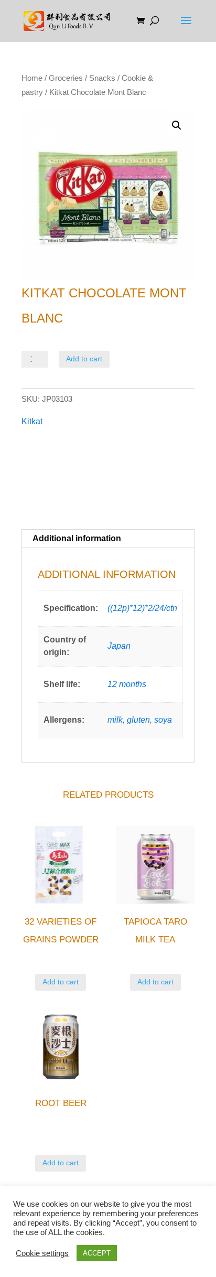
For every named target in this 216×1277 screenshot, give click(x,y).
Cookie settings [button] (42, 1253)
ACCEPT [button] (97, 1253)
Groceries (66, 78)
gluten (138, 719)
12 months (126, 684)
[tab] (108, 539)
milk (115, 719)
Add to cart (84, 359)
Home (31, 78)
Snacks (102, 78)
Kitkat (31, 421)
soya (163, 719)
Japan (119, 645)
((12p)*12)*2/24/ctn (142, 608)
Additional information (77, 538)
